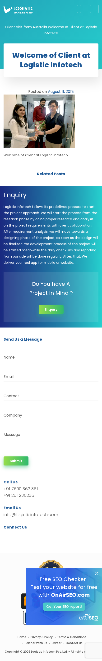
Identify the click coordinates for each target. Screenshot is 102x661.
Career (56, 643)
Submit (16, 461)
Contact (11, 396)
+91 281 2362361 (20, 495)
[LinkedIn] (30, 536)
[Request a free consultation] (74, 9)
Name (9, 357)
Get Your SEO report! (64, 606)
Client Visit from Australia (26, 27)
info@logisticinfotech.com (31, 515)
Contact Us (74, 643)
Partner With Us (36, 643)
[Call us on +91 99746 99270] (84, 9)
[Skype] (36, 536)
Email (9, 376)
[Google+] (22, 536)
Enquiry (51, 309)
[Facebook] (8, 536)
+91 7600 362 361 (21, 489)
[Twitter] (14, 536)
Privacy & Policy (42, 637)
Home (22, 637)
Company (13, 415)
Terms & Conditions (71, 637)
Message (12, 434)
